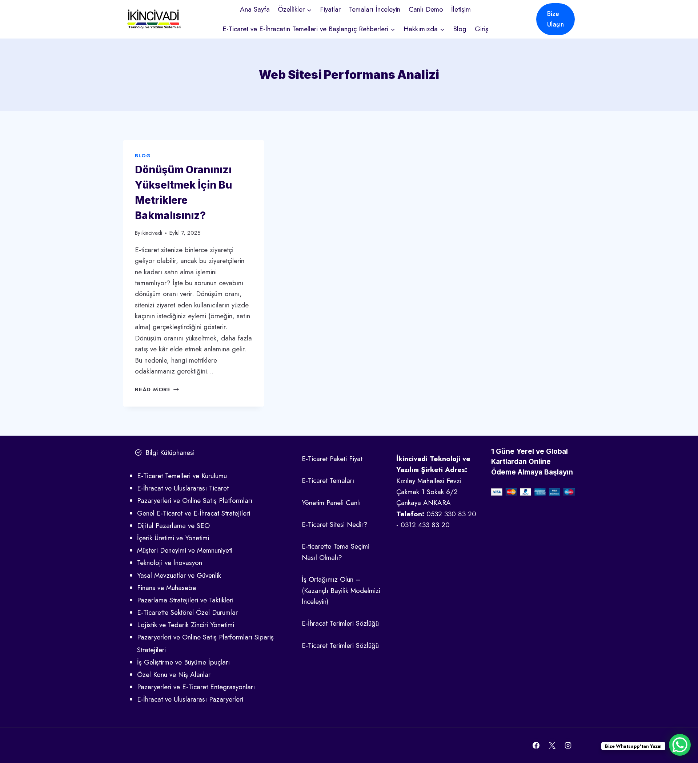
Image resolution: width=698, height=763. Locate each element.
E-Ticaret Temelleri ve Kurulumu (182, 476)
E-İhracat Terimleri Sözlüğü (340, 623)
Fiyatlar (330, 9)
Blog (459, 29)
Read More (157, 389)
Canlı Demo (426, 9)
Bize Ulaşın (555, 19)
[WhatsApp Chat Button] (680, 745)
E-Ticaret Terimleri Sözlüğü (340, 645)
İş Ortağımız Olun (327, 579)
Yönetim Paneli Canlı (331, 503)
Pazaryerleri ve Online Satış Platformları (194, 500)
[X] (552, 745)
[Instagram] (568, 745)
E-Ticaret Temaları (328, 480)
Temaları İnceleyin (374, 9)
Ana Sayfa (255, 9)
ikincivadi (151, 233)
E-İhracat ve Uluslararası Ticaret (183, 488)
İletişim (461, 9)
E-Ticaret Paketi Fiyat (332, 459)
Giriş (481, 29)
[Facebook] (536, 745)
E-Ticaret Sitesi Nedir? (335, 524)
